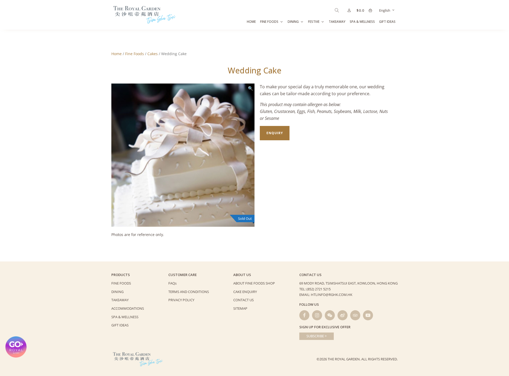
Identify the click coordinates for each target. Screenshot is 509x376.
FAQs (172, 283)
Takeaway (337, 21)
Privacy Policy (181, 300)
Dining (293, 21)
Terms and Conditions (188, 291)
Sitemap (240, 308)
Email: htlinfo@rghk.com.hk (325, 294)
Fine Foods (269, 21)
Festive (313, 21)
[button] (250, 88)
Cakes (152, 53)
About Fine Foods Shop (254, 283)
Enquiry (274, 133)
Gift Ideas (387, 21)
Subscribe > (316, 336)
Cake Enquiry (245, 291)
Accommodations (127, 308)
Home (251, 21)
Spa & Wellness (362, 21)
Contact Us (243, 300)
